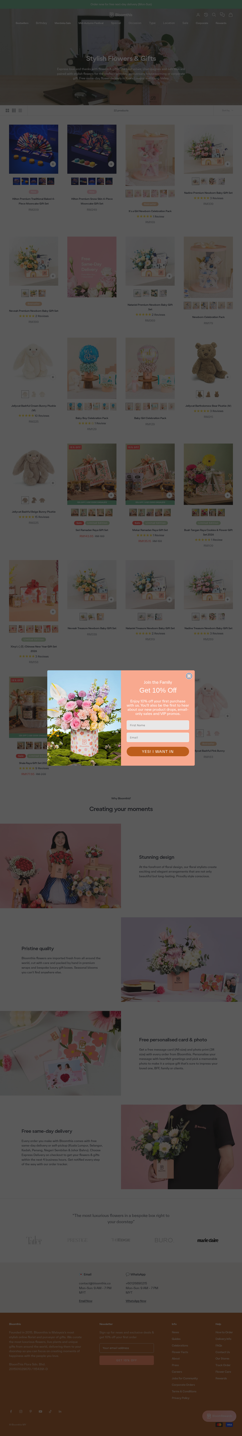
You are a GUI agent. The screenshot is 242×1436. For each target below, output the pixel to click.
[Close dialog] (189, 676)
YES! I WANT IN (158, 751)
